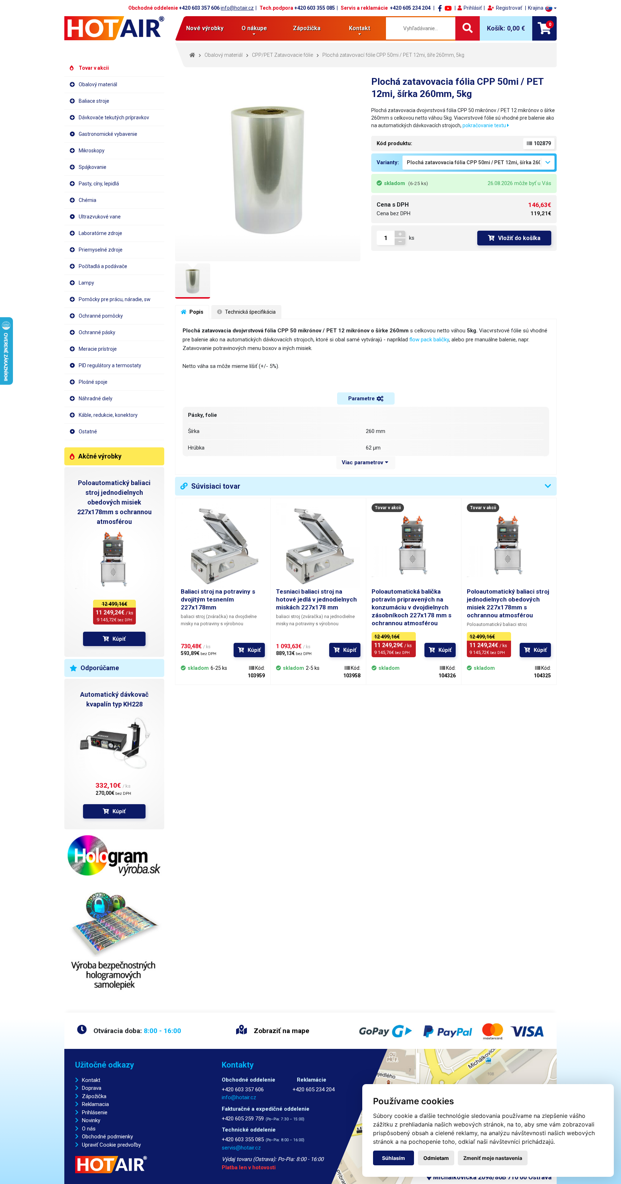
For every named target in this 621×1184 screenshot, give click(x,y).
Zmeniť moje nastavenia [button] (492, 1158)
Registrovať (509, 8)
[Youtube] (448, 8)
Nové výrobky (205, 28)
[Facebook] (439, 8)
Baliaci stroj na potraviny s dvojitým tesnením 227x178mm (218, 599)
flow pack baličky (429, 339)
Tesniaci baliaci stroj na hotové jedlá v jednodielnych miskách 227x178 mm (316, 599)
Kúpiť (118, 639)
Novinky (91, 1120)
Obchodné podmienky (107, 1136)
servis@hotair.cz (241, 1147)
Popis (195, 312)
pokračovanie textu (485, 125)
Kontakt (91, 1080)
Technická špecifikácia (250, 312)
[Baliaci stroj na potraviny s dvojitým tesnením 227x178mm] (223, 545)
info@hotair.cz (237, 8)
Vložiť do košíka (519, 238)
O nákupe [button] (254, 28)
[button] (542, 8)
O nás (89, 1128)
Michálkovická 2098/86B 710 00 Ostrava (492, 1177)
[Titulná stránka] (114, 28)
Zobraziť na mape (280, 1031)
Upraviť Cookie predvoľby (111, 1145)
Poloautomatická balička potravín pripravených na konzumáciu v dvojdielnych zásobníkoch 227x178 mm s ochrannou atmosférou (411, 607)
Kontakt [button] (359, 28)
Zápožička (307, 28)
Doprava (91, 1088)
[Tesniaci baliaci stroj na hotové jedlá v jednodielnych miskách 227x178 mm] (318, 545)
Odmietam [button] (436, 1158)
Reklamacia (95, 1104)
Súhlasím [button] (393, 1158)
